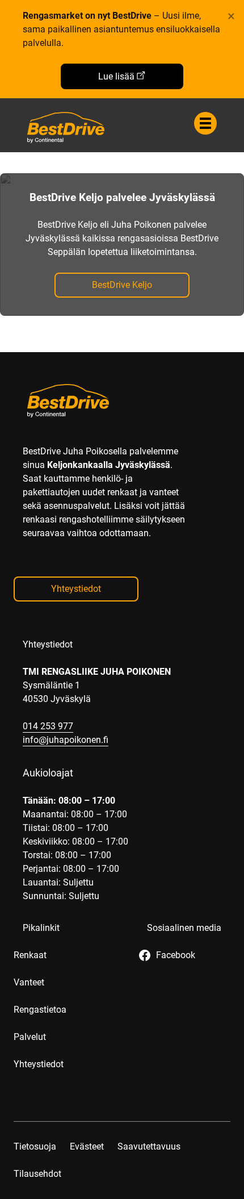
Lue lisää (116, 76)
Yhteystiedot (76, 588)
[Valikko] (205, 123)
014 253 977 (48, 726)
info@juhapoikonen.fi (65, 739)
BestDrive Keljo (122, 284)
